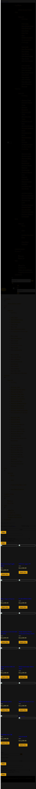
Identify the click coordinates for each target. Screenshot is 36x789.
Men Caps (14, 336)
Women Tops (15, 387)
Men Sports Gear (16, 345)
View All (10, 310)
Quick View (5, 574)
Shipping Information (14, 517)
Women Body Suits (17, 408)
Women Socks (16, 436)
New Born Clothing (17, 489)
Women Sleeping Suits (18, 403)
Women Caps (15, 417)
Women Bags (15, 419)
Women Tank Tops (17, 396)
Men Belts (14, 324)
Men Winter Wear (17, 320)
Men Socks (14, 347)
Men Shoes (14, 343)
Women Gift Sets (16, 461)
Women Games (16, 445)
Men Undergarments (18, 329)
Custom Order (9, 494)
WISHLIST (7, 519)
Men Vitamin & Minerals (19, 373)
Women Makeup (16, 454)
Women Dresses (16, 401)
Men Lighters (15, 359)
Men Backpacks (16, 338)
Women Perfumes (17, 433)
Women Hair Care (17, 452)
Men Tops (14, 317)
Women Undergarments (19, 410)
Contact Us (11, 512)
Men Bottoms (15, 322)
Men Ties (14, 327)
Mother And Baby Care (18, 485)
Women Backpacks (17, 424)
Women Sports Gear (18, 431)
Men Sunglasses (16, 350)
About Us (10, 510)
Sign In (10, 501)
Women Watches (17, 447)
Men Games (15, 354)
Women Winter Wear (18, 389)
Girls (12, 480)
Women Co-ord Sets (18, 399)
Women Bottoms (17, 392)
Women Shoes (16, 426)
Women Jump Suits (17, 406)
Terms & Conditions (14, 515)
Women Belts (15, 422)
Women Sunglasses (17, 429)
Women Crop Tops (17, 394)
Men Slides (14, 341)
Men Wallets (15, 368)
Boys (12, 475)
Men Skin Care (15, 371)
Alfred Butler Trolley (14, 303)
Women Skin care (17, 450)
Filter (3, 532)
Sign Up (10, 503)
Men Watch (15, 366)
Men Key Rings (16, 357)
